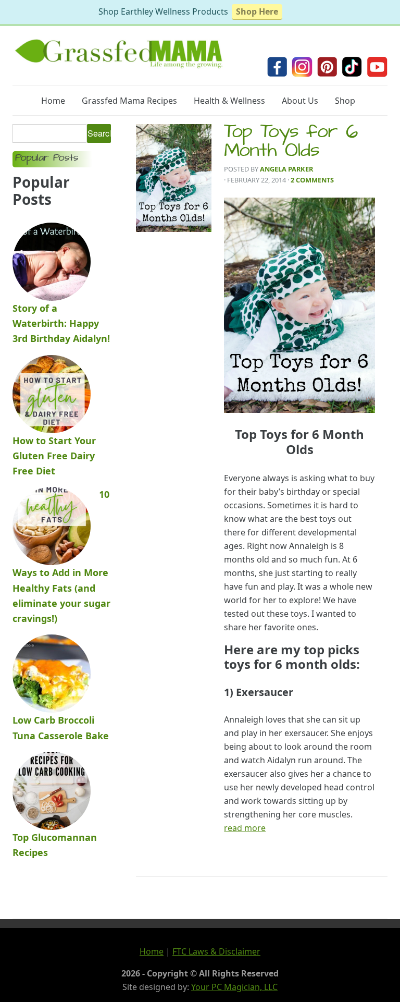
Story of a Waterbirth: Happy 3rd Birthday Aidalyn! (61, 323)
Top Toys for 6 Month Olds (291, 142)
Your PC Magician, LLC (234, 987)
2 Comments (312, 180)
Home (53, 100)
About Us (300, 100)
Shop (345, 100)
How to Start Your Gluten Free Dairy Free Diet (54, 456)
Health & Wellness (229, 100)
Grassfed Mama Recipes (129, 100)
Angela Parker (286, 169)
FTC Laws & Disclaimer (216, 951)
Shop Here (257, 11)
